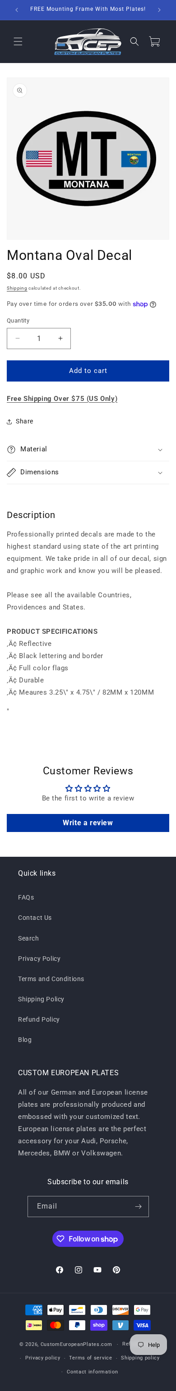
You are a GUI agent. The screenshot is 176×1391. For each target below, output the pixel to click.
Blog (25, 1039)
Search (28, 938)
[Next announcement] (159, 10)
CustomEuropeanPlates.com (76, 1344)
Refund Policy (39, 1019)
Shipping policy (140, 1358)
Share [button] (24, 421)
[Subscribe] (138, 1206)
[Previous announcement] (17, 10)
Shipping (17, 288)
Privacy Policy (39, 958)
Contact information (92, 1372)
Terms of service (90, 1358)
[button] (18, 41)
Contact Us (35, 917)
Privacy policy (42, 1358)
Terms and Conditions (51, 978)
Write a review (88, 822)
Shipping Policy (41, 999)
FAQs (26, 897)
